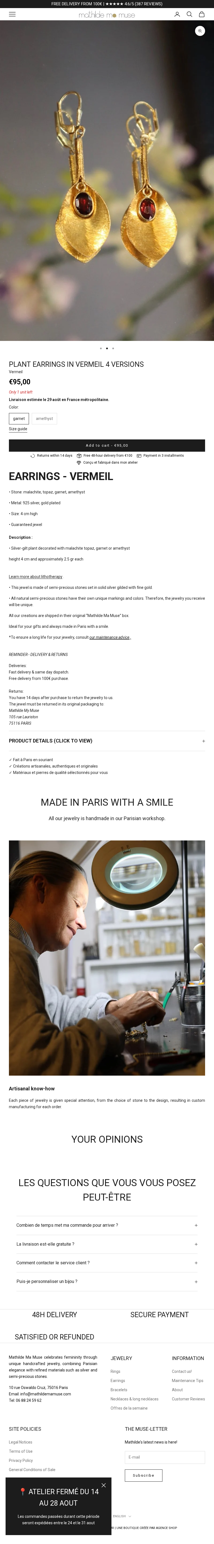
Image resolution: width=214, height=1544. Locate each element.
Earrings (118, 1380)
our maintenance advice (109, 637)
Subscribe (143, 1475)
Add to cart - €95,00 (107, 445)
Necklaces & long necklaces (135, 1399)
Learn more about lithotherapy (35, 576)
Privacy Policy (21, 1460)
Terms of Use (21, 1451)
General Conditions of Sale (32, 1469)
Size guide (18, 429)
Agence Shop (166, 1528)
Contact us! (182, 1371)
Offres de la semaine (129, 1408)
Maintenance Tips (187, 1380)
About (177, 1390)
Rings (115, 1371)
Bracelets (119, 1390)
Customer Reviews (188, 1399)
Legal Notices (20, 1442)
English (119, 1516)
